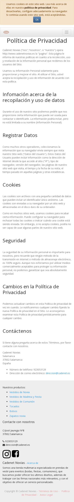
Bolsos (13, 411)
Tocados (14, 406)
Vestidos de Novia (19, 392)
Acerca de (32, 463)
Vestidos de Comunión (22, 401)
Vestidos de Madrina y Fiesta (25, 396)
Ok (37, 19)
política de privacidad (37, 7)
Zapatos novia (17, 416)
